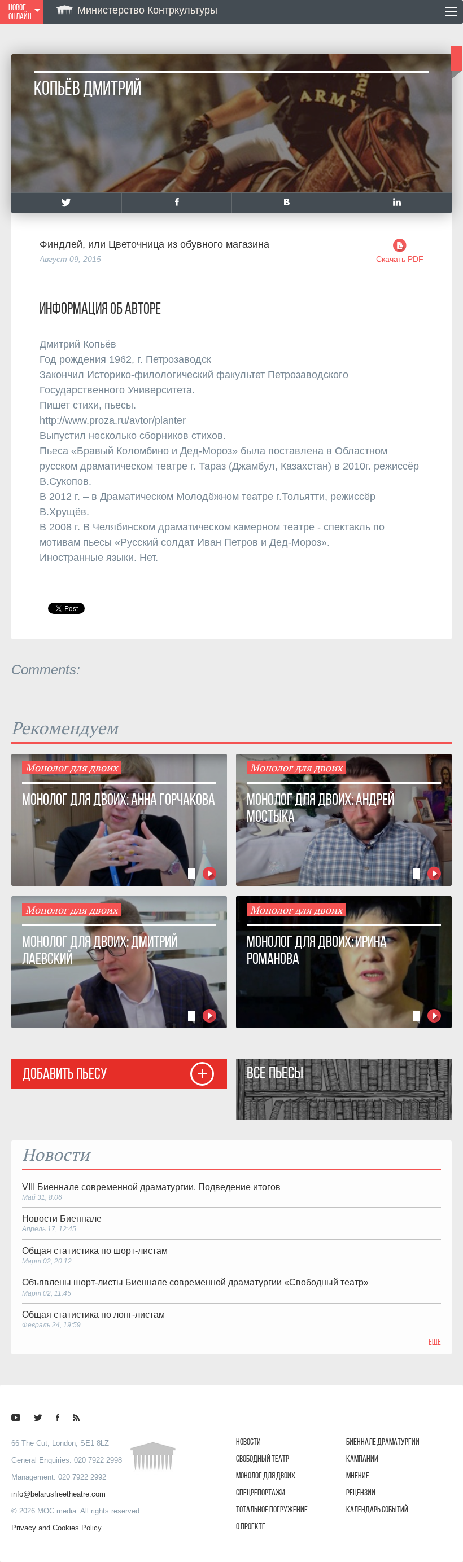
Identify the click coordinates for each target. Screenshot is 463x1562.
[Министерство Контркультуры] (15, 1417)
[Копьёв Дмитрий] (66, 203)
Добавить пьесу (65, 1073)
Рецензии (360, 1492)
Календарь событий (377, 1509)
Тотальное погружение (272, 1509)
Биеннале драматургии (383, 1441)
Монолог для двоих (265, 1475)
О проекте (250, 1526)
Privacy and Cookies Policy (56, 1528)
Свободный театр (262, 1458)
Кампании (362, 1458)
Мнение (357, 1475)
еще (435, 1341)
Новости (248, 1441)
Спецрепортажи (260, 1492)
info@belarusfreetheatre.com (58, 1494)
